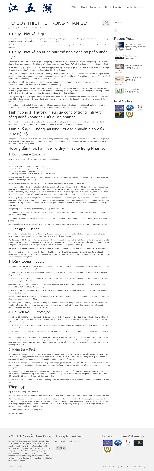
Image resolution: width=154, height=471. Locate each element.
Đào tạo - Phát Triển (32, 28)
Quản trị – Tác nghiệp (90, 7)
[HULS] (129, 115)
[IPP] (140, 108)
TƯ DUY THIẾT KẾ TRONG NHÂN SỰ (132, 91)
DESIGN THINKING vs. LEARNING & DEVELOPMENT (128, 80)
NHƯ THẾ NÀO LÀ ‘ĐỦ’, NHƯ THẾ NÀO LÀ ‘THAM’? (129, 68)
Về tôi (73, 7)
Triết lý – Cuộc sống (134, 7)
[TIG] (119, 115)
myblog (14, 28)
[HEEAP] (129, 108)
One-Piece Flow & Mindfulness (132, 57)
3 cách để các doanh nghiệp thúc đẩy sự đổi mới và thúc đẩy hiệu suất (130, 46)
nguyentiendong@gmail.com (69, 441)
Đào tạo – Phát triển (112, 7)
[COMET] (119, 108)
